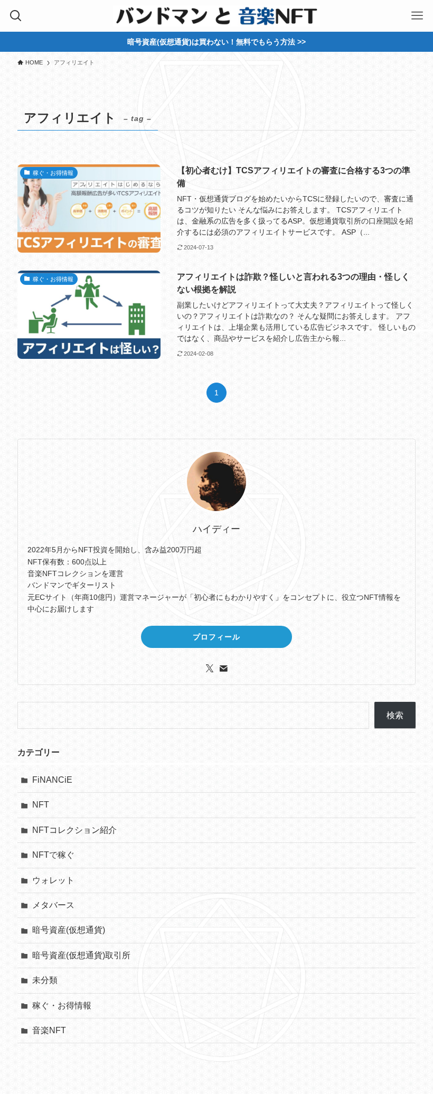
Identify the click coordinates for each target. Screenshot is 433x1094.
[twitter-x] (209, 668)
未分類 (45, 980)
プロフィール (216, 637)
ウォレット (53, 880)
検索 (395, 715)
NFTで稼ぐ (53, 854)
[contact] (223, 668)
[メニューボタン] (417, 16)
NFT (40, 804)
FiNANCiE (52, 779)
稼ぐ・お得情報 (61, 1005)
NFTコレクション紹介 (74, 830)
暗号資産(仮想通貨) (68, 929)
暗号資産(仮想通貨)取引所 (81, 955)
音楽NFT (49, 1030)
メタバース (53, 905)
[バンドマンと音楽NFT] (216, 16)
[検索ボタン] (16, 16)
